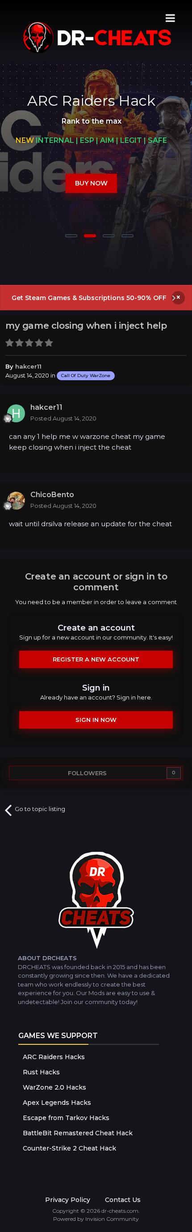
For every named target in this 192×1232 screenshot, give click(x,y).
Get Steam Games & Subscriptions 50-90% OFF (89, 298)
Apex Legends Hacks (57, 1103)
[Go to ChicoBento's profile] (16, 501)
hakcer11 (28, 366)
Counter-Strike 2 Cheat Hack (69, 1148)
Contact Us (123, 1200)
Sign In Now (96, 719)
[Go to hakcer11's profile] (16, 413)
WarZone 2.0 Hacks (54, 1087)
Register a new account (96, 659)
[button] (161, 169)
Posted (63, 418)
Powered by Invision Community (96, 1218)
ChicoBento (52, 494)
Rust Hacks (41, 1072)
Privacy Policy (67, 1200)
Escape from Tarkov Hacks (66, 1118)
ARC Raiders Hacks (54, 1057)
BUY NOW (91, 183)
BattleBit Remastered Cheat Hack (78, 1133)
